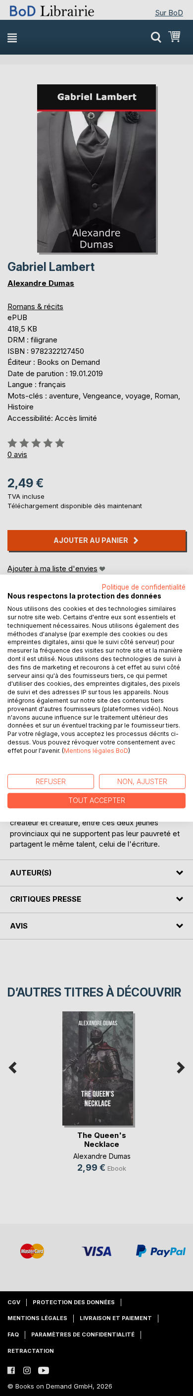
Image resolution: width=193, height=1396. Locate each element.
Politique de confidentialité (144, 587)
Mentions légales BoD (96, 750)
